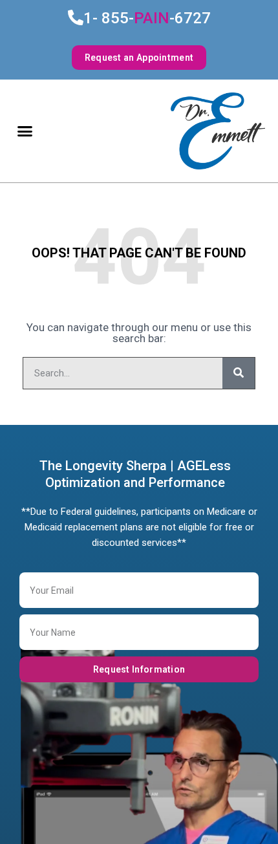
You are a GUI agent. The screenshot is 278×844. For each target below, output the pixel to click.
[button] (25, 131)
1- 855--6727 (147, 18)
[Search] (238, 373)
